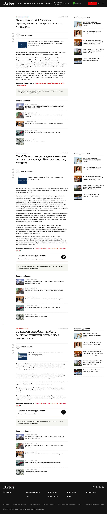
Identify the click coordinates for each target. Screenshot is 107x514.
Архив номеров (91, 492)
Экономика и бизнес (32, 492)
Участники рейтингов (29, 3)
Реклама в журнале (49, 504)
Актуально (6, 492)
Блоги (69, 496)
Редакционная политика (19, 504)
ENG (69, 3)
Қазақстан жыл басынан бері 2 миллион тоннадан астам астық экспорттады (45, 178)
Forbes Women (40, 3)
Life (27, 496)
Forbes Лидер (52, 492)
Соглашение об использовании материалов (70, 504)
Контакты (6, 504)
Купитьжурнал (92, 3)
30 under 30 (49, 3)
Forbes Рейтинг (53, 496)
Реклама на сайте (35, 504)
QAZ (65, 3)
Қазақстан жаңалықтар (22, 16)
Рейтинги (20, 3)
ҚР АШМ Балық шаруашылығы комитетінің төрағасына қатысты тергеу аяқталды (45, 354)
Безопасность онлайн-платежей (95, 504)
